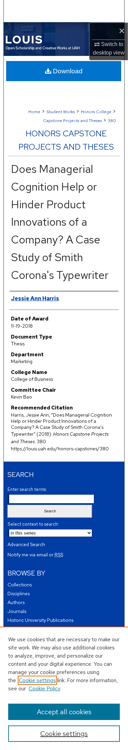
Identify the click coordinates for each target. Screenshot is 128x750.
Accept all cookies (64, 711)
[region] (64, 688)
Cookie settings (37, 680)
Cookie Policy (44, 688)
